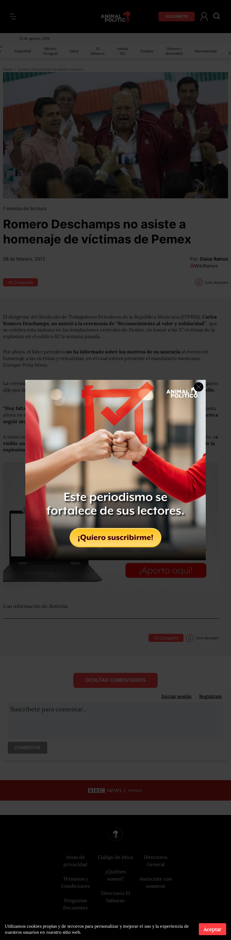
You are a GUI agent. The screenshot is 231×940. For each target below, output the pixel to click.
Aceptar (212, 929)
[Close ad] (198, 387)
